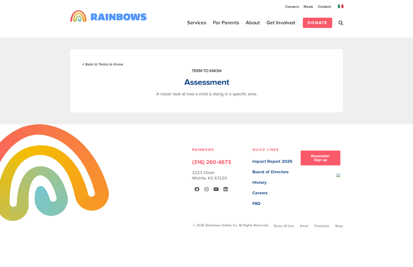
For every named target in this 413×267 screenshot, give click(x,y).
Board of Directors (270, 171)
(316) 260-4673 (211, 162)
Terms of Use (283, 226)
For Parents (226, 23)
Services (196, 23)
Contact (324, 6)
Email (304, 226)
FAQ (256, 203)
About (253, 23)
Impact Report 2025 (272, 161)
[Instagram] (206, 189)
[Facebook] (197, 189)
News (308, 6)
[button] (341, 23)
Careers (292, 6)
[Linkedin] (225, 189)
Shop (339, 226)
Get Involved (280, 23)
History (259, 182)
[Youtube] (216, 189)
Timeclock (321, 226)
